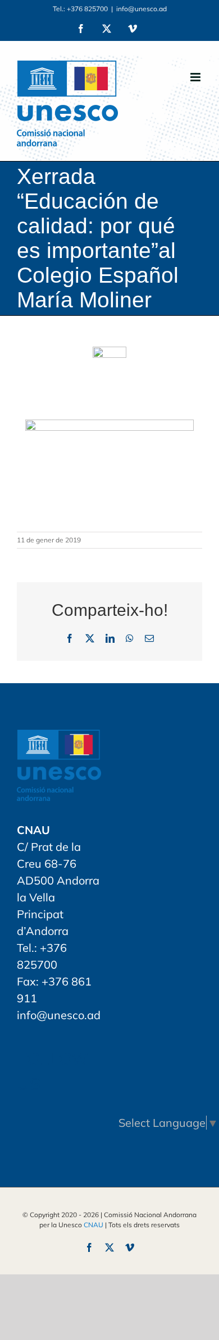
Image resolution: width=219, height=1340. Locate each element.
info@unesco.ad (141, 8)
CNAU (93, 1225)
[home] (59, 738)
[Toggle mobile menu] (196, 77)
